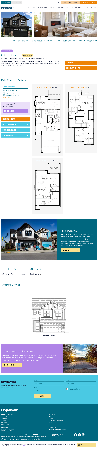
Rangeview (4, 422)
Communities (31, 7)
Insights (51, 423)
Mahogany (34, 274)
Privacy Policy (23, 445)
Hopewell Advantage (62, 7)
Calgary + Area (6, 2)
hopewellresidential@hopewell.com (57, 429)
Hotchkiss (22, 274)
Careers (51, 418)
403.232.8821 (52, 427)
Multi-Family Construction (78, 7)
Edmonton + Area (17, 2)
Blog (50, 416)
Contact (64, 2)
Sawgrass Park (8, 274)
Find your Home (42, 7)
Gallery (52, 7)
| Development (13, 95)
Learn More (35, 434)
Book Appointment (73, 2)
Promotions (52, 414)
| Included (12, 90)
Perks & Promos (91, 7)
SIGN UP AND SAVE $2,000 (88, 2)
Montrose (3, 420)
